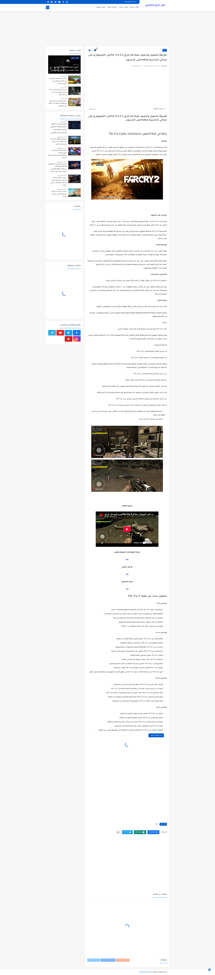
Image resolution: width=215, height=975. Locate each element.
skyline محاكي (112, 7)
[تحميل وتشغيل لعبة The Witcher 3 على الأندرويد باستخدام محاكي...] (74, 140)
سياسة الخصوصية (130, 2)
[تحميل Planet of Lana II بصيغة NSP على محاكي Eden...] (74, 192)
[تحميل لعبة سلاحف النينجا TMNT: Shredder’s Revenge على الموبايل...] (74, 102)
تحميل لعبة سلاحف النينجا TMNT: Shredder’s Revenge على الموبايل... (58, 103)
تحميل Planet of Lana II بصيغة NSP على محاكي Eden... (59, 194)
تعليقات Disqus (94, 960)
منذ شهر (62, 121)
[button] (153, 832)
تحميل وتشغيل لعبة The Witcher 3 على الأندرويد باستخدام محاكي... (58, 141)
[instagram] (67, 1)
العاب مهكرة (100, 7)
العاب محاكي (123, 7)
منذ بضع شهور (61, 137)
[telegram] (47, 1)
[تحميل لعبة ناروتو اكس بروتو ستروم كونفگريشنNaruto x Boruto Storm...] (74, 151)
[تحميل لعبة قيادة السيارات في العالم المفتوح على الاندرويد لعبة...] (74, 79)
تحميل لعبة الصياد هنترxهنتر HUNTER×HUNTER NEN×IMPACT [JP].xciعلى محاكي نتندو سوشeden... (57, 167)
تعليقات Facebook (108, 960)
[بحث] (47, 7)
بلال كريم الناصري (155, 5)
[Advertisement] (107, 29)
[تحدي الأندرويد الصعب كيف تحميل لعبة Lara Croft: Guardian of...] (74, 91)
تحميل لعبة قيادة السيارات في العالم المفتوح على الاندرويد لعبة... (58, 81)
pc (164, 50)
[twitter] (55, 1)
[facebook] (63, 1)
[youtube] (59, 1)
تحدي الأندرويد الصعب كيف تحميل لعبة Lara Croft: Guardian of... (58, 92)
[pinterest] (51, 1)
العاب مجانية (134, 7)
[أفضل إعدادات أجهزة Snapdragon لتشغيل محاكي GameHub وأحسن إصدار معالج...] (74, 125)
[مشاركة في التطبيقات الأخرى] (118, 832)
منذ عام (75, 64)
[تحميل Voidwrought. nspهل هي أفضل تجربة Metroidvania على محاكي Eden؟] (74, 179)
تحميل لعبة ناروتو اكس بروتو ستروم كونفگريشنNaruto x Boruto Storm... (57, 154)
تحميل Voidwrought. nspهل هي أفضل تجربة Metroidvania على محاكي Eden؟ (59, 181)
